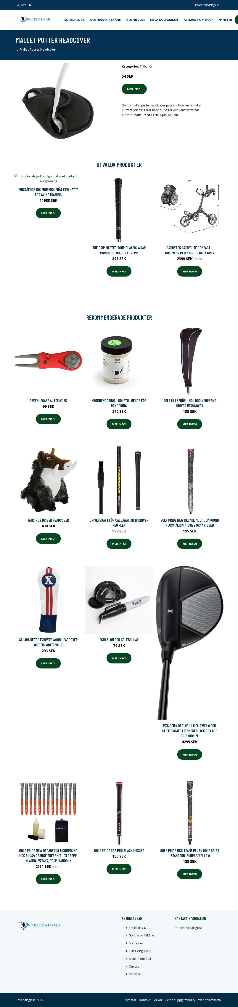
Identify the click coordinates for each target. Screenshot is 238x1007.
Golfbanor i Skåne (105, 20)
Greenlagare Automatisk (48, 400)
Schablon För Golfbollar (119, 639)
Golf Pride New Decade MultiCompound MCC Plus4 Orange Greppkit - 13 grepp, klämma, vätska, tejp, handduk (48, 855)
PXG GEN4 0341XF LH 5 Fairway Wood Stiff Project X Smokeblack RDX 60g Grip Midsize (189, 730)
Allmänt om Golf (198, 20)
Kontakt (144, 1000)
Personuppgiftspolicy (180, 1000)
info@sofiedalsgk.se (207, 5)
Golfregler (135, 20)
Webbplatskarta (209, 1000)
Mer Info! (134, 89)
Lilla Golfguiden (164, 20)
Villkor (157, 1000)
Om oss (134, 966)
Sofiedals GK (74, 20)
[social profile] (30, 5)
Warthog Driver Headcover (48, 520)
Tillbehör (146, 66)
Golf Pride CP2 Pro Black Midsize (119, 850)
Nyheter (225, 20)
